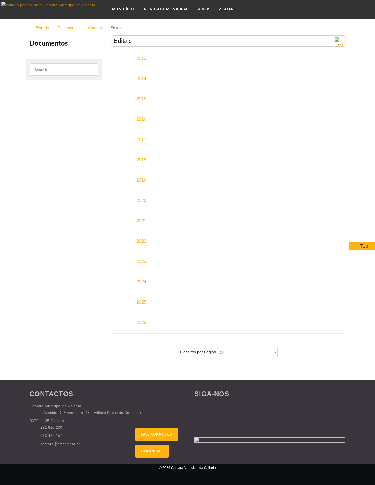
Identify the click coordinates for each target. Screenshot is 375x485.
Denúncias (152, 451)
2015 (141, 99)
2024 (141, 281)
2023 (141, 261)
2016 (141, 119)
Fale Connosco (156, 434)
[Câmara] (339, 42)
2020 (141, 200)
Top (364, 246)
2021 (141, 220)
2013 (141, 58)
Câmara (95, 28)
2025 (141, 302)
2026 (141, 322)
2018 (141, 159)
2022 (141, 241)
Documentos (69, 28)
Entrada (42, 28)
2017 (141, 139)
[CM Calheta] (58, 471)
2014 (141, 78)
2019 (141, 180)
